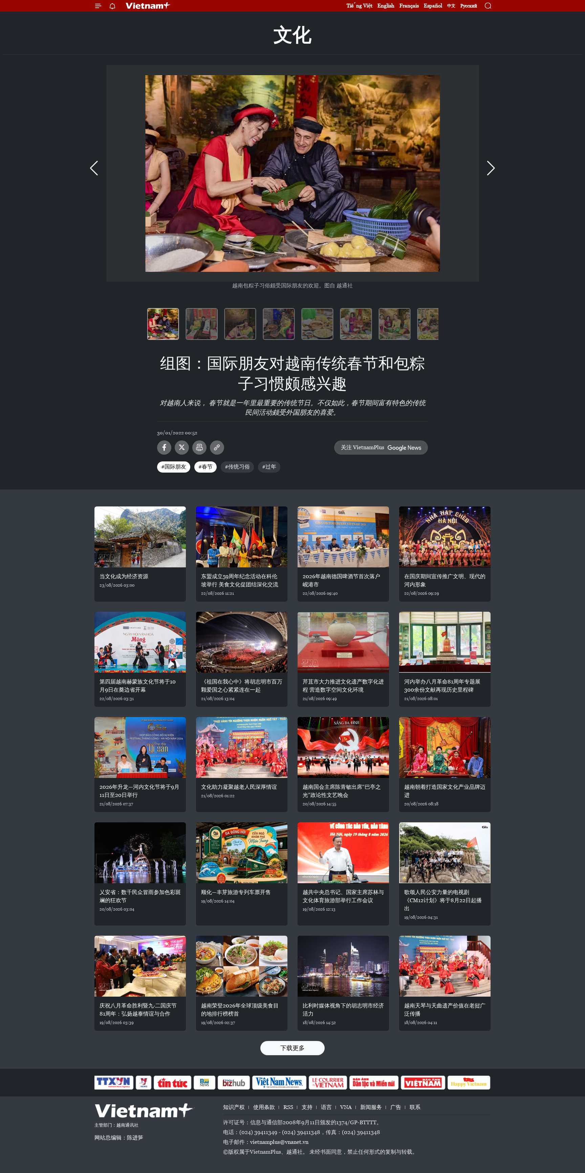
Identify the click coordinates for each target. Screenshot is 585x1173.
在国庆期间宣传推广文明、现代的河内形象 (444, 580)
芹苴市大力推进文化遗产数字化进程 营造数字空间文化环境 (343, 685)
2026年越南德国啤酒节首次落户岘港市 (341, 580)
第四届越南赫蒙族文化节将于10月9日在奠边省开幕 (138, 685)
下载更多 (292, 1047)
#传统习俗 (237, 466)
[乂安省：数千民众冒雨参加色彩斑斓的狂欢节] (140, 852)
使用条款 (264, 1107)
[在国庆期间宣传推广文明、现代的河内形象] (445, 536)
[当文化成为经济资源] (140, 536)
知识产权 (234, 1107)
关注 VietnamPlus (362, 447)
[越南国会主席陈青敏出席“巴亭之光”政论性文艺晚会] (343, 747)
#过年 (269, 466)
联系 (415, 1107)
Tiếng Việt (359, 5)
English (385, 5)
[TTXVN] (113, 1083)
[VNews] (144, 1083)
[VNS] (279, 1083)
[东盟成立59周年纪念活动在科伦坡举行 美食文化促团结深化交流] (241, 536)
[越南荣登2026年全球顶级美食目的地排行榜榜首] (241, 966)
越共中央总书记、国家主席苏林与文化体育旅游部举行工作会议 (343, 896)
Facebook (164, 447)
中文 (451, 5)
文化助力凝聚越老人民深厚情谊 (239, 787)
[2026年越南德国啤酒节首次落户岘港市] (343, 536)
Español (433, 5)
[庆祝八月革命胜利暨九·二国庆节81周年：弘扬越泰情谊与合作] (140, 966)
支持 (307, 1107)
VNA (346, 1107)
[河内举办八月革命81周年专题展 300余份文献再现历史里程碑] (445, 642)
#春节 (205, 466)
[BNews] (205, 1083)
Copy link (217, 447)
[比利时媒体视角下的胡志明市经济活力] (343, 966)
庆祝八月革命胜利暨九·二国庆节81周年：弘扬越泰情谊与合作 (138, 1009)
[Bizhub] (233, 1083)
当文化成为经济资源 (124, 576)
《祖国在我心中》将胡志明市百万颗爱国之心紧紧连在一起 (241, 685)
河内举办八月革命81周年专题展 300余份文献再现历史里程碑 (442, 685)
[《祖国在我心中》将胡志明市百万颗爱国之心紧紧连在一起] (241, 642)
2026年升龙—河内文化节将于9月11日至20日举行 (139, 791)
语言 (326, 1107)
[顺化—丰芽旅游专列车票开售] (241, 852)
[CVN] (327, 1083)
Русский (468, 5)
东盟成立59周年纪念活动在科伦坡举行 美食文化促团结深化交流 (239, 580)
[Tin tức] (173, 1083)
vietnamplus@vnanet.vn (279, 1142)
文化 (292, 34)
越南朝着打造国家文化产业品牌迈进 (444, 791)
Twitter (182, 447)
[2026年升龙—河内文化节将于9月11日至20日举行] (140, 747)
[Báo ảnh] (422, 1083)
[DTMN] (373, 1083)
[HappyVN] (469, 1083)
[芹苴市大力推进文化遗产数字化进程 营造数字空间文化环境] (343, 642)
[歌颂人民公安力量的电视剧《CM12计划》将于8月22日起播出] (445, 852)
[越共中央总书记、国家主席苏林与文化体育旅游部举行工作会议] (343, 852)
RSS (288, 1107)
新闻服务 (371, 1107)
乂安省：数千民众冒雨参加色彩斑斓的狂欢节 (140, 896)
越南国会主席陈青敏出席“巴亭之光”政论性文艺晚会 (342, 791)
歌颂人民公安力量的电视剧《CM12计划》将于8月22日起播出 (443, 900)
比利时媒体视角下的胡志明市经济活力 (343, 1009)
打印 (199, 447)
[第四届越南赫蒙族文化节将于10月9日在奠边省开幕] (140, 642)
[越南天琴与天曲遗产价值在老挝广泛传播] (445, 966)
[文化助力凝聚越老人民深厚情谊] (241, 747)
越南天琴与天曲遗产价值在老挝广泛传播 (444, 1009)
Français (409, 5)
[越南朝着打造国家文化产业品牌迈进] (445, 747)
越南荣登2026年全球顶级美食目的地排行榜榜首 (240, 1009)
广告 (395, 1107)
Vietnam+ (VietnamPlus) (148, 6)
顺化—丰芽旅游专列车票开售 (236, 892)
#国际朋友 (173, 466)
